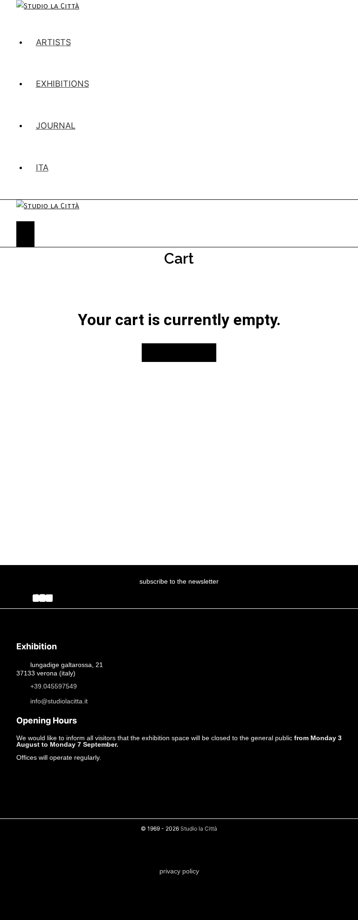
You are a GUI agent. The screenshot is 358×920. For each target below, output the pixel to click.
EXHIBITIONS (62, 84)
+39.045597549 (53, 685)
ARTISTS (53, 42)
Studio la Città (198, 828)
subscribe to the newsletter (179, 581)
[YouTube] (49, 598)
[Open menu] (25, 234)
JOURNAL (56, 125)
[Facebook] (36, 598)
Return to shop (179, 352)
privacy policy (179, 871)
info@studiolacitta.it (59, 700)
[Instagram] (42, 598)
